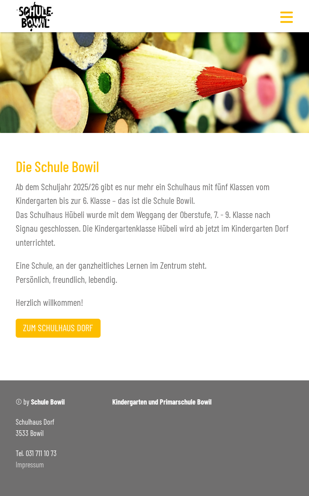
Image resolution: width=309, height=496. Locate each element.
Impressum (30, 464)
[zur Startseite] (38, 15)
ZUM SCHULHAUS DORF (58, 327)
